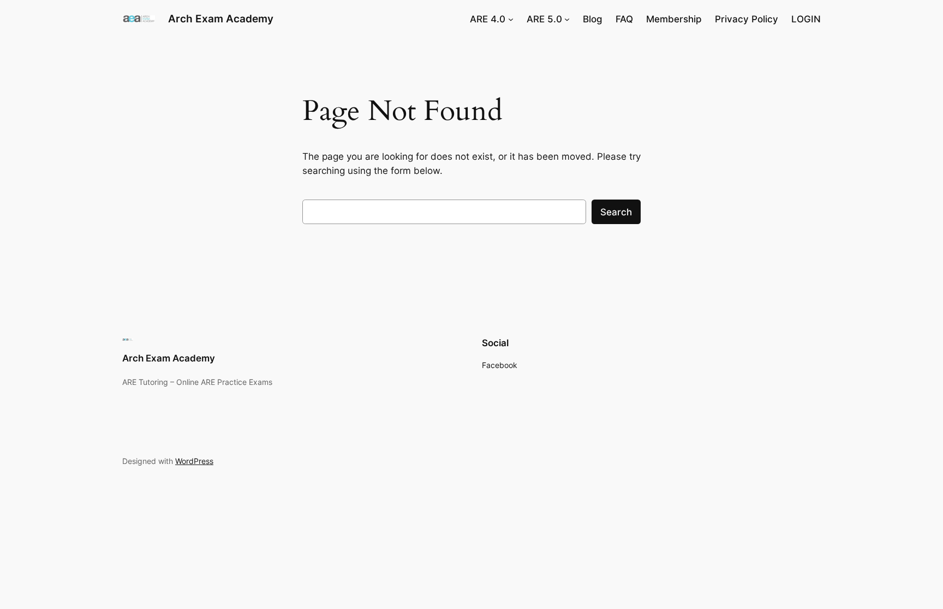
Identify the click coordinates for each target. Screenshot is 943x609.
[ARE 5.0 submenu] (567, 19)
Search (616, 212)
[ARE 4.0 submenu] (511, 19)
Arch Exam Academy (220, 18)
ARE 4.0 (487, 19)
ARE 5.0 (544, 19)
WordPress (194, 461)
